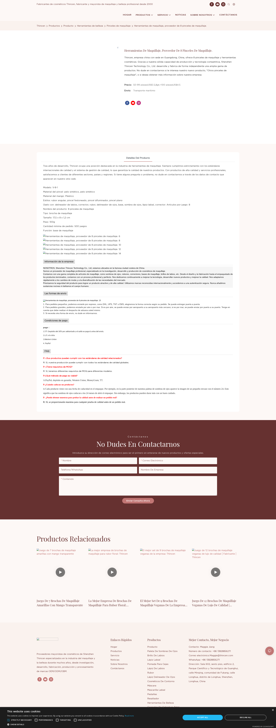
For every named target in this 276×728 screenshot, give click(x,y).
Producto (68, 26)
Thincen (41, 26)
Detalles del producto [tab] (138, 158)
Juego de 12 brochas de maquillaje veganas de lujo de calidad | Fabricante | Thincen (214, 603)
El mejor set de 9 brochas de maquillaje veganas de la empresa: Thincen (163, 603)
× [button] (273, 710)
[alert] (138, 717)
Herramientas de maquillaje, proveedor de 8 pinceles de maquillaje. (170, 26)
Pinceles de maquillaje (119, 26)
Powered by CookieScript (263, 726)
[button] (8, 720)
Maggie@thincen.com (221, 656)
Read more (129, 716)
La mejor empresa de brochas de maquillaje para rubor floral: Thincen (110, 603)
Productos (54, 26)
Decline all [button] (245, 717)
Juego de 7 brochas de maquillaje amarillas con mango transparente (60, 603)
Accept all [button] (202, 717)
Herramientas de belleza (90, 26)
